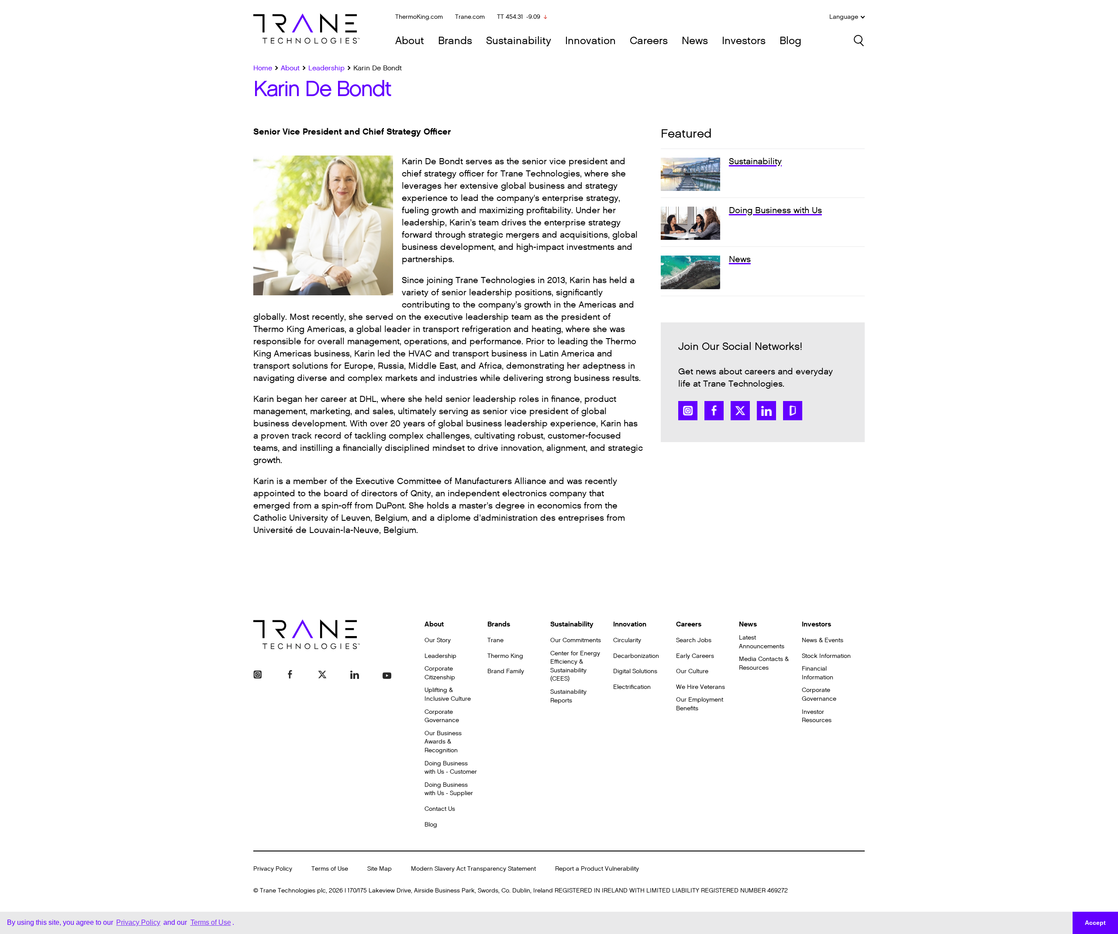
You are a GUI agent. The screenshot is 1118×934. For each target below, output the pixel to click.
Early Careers (695, 656)
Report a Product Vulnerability (597, 869)
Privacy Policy (272, 869)
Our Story (437, 640)
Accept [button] (1095, 922)
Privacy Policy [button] (138, 922)
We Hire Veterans (700, 687)
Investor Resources (817, 716)
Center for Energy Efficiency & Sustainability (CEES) (575, 666)
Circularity (627, 640)
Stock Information (826, 656)
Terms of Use (329, 869)
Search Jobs (693, 640)
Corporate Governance (441, 716)
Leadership (440, 656)
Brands (455, 41)
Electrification (632, 687)
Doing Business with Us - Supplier (448, 789)
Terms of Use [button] (210, 922)
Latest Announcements (761, 641)
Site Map (379, 869)
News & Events (822, 640)
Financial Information (817, 672)
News (695, 41)
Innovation (590, 41)
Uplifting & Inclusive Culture (447, 694)
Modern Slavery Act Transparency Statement (473, 869)
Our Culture (692, 671)
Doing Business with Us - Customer (450, 767)
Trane (495, 640)
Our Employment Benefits (699, 704)
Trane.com (470, 17)
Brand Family (505, 671)
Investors (744, 41)
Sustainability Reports (568, 696)
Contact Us (439, 809)
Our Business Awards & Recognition (443, 741)
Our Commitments (575, 640)
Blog (790, 41)
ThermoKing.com (419, 17)
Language (843, 17)
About (409, 41)
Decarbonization (636, 656)
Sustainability (518, 41)
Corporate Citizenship (439, 672)
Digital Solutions (635, 671)
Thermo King (505, 656)
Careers (649, 41)
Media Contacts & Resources (764, 663)
